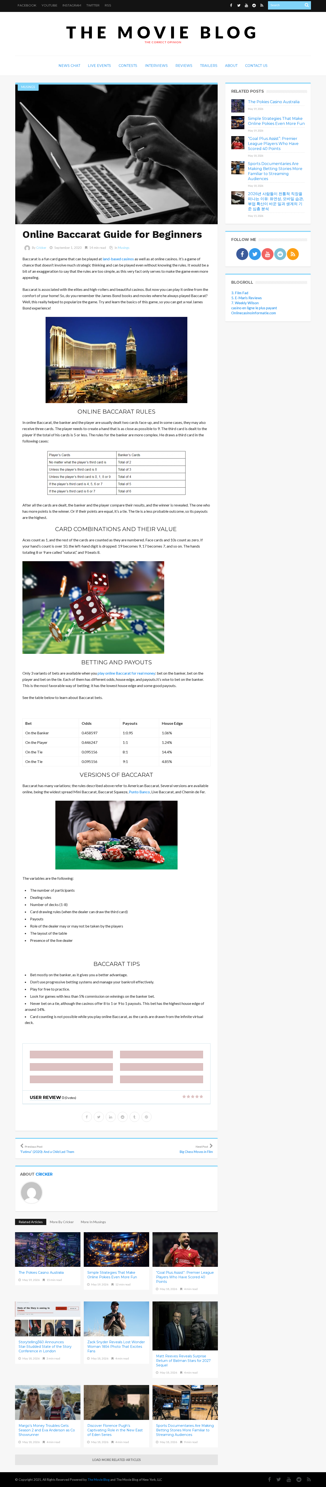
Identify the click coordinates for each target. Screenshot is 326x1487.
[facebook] (87, 1117)
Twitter (93, 5)
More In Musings (93, 1222)
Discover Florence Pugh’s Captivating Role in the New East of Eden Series (115, 1430)
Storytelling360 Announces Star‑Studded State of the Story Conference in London (45, 1346)
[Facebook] (267, 1479)
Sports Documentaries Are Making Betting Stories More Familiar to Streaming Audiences (185, 1430)
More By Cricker (62, 1222)
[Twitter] (276, 1479)
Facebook (27, 5)
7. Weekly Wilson (245, 303)
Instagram (72, 5)
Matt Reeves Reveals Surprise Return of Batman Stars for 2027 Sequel (183, 1360)
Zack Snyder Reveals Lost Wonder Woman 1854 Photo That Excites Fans (116, 1346)
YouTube (49, 5)
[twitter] (99, 1117)
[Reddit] (296, 1479)
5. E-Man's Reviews (246, 298)
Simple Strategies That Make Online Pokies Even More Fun (112, 1274)
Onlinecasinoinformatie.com (253, 313)
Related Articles (31, 1222)
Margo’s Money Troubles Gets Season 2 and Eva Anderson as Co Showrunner (47, 1430)
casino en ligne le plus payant (254, 308)
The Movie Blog (163, 32)
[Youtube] (286, 1479)
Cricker (41, 248)
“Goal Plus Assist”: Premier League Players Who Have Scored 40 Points (185, 1277)
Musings (28, 87)
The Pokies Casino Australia (41, 1272)
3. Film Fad (239, 293)
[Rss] (306, 1479)
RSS (108, 5)
